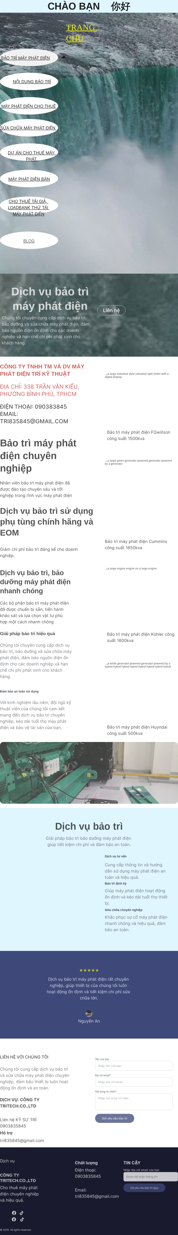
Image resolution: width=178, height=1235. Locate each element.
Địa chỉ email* (103, 1071)
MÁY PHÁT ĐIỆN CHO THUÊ (28, 106)
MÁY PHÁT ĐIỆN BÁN (29, 179)
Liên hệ (111, 310)
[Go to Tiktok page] (21, 1213)
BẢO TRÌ (43, 81)
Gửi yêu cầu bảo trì (114, 1114)
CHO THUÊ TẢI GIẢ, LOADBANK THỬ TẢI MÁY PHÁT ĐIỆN (28, 207)
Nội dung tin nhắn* (105, 1087)
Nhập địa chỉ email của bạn (141, 1168)
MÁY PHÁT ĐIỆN (40, 127)
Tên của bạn (102, 1055)
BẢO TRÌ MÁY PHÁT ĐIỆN (25, 58)
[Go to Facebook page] (14, 1213)
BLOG (29, 240)
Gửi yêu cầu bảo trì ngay (144, 1186)
